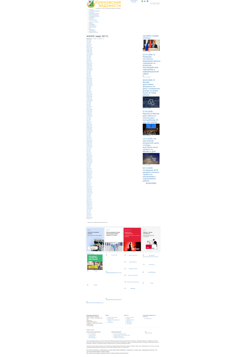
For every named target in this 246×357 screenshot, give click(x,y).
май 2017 (88, 182)
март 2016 (88, 200)
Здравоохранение (130, 319)
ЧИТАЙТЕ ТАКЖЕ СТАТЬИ (151, 36)
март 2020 (88, 138)
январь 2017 (89, 187)
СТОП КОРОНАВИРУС (94, 14)
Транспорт (129, 321)
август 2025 (88, 55)
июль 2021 (88, 118)
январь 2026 (89, 49)
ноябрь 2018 (89, 159)
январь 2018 (89, 172)
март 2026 (88, 46)
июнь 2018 (88, 165)
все (103, 38)
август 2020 (88, 132)
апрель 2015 (89, 214)
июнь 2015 (88, 212)
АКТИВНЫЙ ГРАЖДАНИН (94, 11)
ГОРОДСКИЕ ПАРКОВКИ (94, 16)
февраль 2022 (89, 109)
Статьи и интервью (147, 51)
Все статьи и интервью (151, 183)
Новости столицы (130, 317)
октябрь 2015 (89, 207)
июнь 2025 (88, 58)
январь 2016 (89, 203)
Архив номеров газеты (112, 317)
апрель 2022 (89, 106)
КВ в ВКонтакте (148, 318)
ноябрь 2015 (89, 205)
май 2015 (88, 213)
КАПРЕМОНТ (92, 12)
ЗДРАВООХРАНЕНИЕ (93, 32)
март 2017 (88, 185)
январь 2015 (89, 218)
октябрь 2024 (89, 68)
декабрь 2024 (89, 65)
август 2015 (88, 209)
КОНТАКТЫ (91, 18)
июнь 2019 (88, 150)
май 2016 (88, 198)
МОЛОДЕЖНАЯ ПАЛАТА (94, 13)
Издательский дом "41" (119, 336)
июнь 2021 (88, 119)
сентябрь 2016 (89, 192)
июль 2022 (88, 102)
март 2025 (88, 61)
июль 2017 (88, 180)
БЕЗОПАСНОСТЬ (92, 25)
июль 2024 (88, 72)
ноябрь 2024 (89, 67)
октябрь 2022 (89, 99)
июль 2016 (88, 195)
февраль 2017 (89, 186)
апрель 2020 (89, 137)
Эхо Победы (129, 323)
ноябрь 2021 (89, 113)
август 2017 (88, 178)
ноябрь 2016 (89, 190)
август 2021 (88, 117)
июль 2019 (88, 149)
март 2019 (88, 154)
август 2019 (88, 147)
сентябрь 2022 (89, 100)
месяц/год (100, 38)
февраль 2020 (89, 140)
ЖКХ (90, 28)
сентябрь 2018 (89, 162)
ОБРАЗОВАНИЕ (92, 31)
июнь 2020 (88, 135)
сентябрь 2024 (89, 69)
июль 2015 (88, 210)
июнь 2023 (88, 88)
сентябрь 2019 (89, 146)
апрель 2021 (89, 122)
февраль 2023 (89, 93)
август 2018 (88, 163)
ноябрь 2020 (89, 128)
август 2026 (88, 40)
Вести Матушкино (92, 337)
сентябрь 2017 (89, 177)
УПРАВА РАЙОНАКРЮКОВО (134, 1)
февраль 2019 (89, 155)
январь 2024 (89, 79)
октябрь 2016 (89, 191)
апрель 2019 (89, 153)
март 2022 (88, 108)
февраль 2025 (89, 63)
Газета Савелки (92, 333)
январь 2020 (89, 141)
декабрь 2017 (89, 173)
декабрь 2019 (89, 142)
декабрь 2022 (89, 96)
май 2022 (88, 105)
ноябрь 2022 (89, 97)
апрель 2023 (89, 91)
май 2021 (88, 120)
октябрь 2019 (89, 145)
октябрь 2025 (89, 52)
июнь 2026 (88, 42)
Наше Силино (92, 336)
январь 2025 (89, 64)
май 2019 (88, 151)
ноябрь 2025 (89, 51)
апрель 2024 (89, 75)
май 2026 (88, 43)
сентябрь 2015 (89, 208)
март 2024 (88, 77)
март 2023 (88, 92)
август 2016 (88, 194)
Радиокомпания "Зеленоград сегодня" (122, 335)
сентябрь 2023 (89, 84)
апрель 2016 (89, 199)
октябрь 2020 (89, 129)
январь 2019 (89, 156)
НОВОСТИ (91, 9)
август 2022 (88, 101)
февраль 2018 (89, 171)
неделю (94, 38)
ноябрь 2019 (89, 144)
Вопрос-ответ (110, 318)
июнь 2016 (88, 196)
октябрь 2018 (89, 160)
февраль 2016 (89, 201)
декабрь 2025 (89, 50)
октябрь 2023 (89, 83)
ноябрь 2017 (89, 174)
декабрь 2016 (89, 189)
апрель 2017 (89, 183)
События (128, 318)
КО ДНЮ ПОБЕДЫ (93, 20)
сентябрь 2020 (89, 131)
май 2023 (88, 90)
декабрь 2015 (89, 204)
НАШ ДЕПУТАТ (92, 17)
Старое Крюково (92, 335)
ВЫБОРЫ (91, 23)
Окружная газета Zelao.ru (119, 337)
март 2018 (88, 169)
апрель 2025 (89, 60)
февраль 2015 (89, 217)
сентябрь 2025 (89, 54)
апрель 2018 (89, 168)
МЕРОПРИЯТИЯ (92, 27)
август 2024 (88, 70)
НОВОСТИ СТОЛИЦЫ (93, 22)
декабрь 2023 (89, 81)
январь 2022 (89, 110)
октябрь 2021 (89, 114)
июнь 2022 (88, 104)
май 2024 (88, 74)
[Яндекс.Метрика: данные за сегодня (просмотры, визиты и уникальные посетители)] (148, 332)
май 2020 (88, 136)
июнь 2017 (88, 181)
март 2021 (88, 123)
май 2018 (88, 167)
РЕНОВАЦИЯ (92, 24)
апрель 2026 (89, 45)
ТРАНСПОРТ (91, 29)
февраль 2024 (89, 78)
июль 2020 (88, 133)
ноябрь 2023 (89, 82)
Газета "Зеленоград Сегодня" (120, 333)
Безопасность (129, 322)
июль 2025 (88, 56)
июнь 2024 (88, 73)
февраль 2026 (89, 47)
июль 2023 (88, 87)
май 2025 (88, 59)
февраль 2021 (89, 124)
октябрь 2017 (89, 176)
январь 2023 (89, 95)
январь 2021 (89, 126)
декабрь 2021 (89, 111)
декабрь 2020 (89, 127)
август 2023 (88, 86)
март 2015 (88, 216)
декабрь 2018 (89, 158)
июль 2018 (88, 164)
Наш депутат (110, 322)
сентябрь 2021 (89, 115)
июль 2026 (88, 41)
